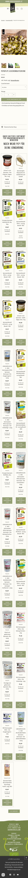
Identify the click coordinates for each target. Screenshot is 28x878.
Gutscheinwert (5, 83)
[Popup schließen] (26, 857)
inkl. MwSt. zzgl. (7, 181)
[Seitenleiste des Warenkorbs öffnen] (22, 9)
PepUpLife (21, 168)
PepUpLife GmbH (7, 778)
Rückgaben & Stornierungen (14, 844)
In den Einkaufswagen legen (14, 99)
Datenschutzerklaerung (14, 839)
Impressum (14, 837)
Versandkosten (15, 80)
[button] (3, 65)
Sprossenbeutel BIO (9, 20)
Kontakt (14, 833)
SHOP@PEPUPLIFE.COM (14, 829)
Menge (3, 91)
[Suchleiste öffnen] (18, 9)
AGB (14, 841)
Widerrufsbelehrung (14, 842)
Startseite (3, 20)
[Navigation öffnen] (8, 9)
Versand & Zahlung (14, 835)
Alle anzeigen (14, 811)
